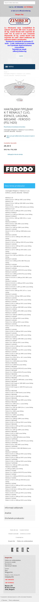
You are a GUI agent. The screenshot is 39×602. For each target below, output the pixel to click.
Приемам (4, 600)
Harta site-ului (14, 530)
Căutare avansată (13, 533)
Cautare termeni (24, 530)
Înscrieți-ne (8, 564)
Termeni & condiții (10, 562)
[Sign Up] (29, 61)
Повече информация (14, 600)
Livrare (7, 568)
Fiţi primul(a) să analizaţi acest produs (14, 127)
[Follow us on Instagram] (22, 550)
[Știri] (15, 61)
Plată (6, 570)
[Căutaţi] (33, 2)
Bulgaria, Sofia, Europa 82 (12, 575)
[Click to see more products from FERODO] (19, 169)
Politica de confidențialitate (25, 541)
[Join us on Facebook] (11, 550)
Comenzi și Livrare (25, 533)
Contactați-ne (19, 537)
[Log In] (24, 61)
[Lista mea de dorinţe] (20, 61)
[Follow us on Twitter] (27, 550)
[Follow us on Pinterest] (16, 550)
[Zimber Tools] (19, 21)
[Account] (10, 61)
